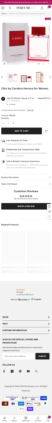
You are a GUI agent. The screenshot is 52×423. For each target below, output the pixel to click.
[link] (13, 267)
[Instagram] (12, 371)
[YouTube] (28, 371)
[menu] (2, 7)
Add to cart (22, 131)
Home (3, 13)
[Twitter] (36, 371)
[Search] (9, 7)
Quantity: (5, 118)
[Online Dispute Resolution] (12, 398)
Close (50, 2)
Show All (30, 110)
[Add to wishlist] (46, 131)
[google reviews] (25, 292)
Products (12, 13)
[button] (43, 64)
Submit (42, 356)
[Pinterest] (20, 371)
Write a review (26, 206)
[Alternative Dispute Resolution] (30, 398)
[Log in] (42, 7)
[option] (26, 41)
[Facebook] (4, 371)
